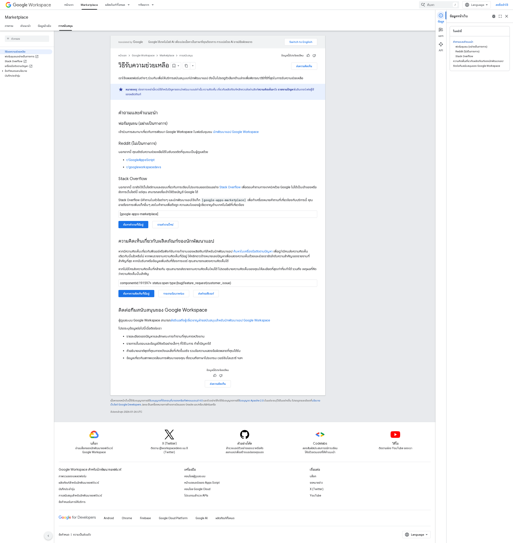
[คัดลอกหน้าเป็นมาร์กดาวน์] (186, 65)
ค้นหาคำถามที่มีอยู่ (133, 224)
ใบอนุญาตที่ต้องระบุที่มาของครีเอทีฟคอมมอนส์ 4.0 (176, 400)
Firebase (145, 518)
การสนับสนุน (65, 26)
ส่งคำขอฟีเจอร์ (206, 293)
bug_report (493, 16)
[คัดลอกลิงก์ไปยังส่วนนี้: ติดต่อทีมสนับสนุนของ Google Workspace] (211, 310)
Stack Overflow (230, 187)
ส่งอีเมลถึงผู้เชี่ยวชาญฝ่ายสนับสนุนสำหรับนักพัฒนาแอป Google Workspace (220, 320)
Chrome (127, 518)
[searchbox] (27, 38)
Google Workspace (143, 55)
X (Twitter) (316, 489)
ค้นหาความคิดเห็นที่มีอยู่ (136, 293)
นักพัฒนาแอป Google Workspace (236, 132)
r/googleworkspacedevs (143, 167)
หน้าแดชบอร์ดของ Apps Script (202, 482)
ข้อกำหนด (64, 534)
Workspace (39, 5)
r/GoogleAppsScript (140, 160)
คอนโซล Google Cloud (197, 489)
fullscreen (500, 16)
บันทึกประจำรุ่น (67, 489)
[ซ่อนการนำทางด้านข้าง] (48, 536)
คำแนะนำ (25, 26)
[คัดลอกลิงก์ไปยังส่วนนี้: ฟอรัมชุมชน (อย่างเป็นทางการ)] (172, 123)
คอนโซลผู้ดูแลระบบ (194, 476)
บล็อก (313, 476)
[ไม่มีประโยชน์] (314, 56)
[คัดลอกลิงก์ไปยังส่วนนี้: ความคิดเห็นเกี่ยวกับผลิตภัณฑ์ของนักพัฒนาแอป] (218, 241)
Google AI (202, 518)
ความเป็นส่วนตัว (82, 534)
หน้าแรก (69, 5)
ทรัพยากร (143, 5)
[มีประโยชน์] (308, 56)
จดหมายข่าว (316, 482)
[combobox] (439, 4)
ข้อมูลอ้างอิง (44, 26)
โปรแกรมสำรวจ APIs (196, 495)
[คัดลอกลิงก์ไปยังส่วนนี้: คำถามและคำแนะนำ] (162, 113)
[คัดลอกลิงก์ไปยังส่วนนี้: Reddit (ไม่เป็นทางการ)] (161, 143)
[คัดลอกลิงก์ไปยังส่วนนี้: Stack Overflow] (151, 179)
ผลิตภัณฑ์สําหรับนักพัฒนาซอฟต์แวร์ (79, 482)
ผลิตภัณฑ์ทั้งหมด (115, 5)
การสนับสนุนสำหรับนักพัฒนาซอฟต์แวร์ (80, 495)
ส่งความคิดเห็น (304, 66)
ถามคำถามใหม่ (165, 224)
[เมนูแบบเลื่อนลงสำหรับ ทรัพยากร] (154, 5)
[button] (26, 71)
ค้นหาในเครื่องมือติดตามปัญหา (253, 251)
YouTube (315, 495)
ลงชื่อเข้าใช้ (502, 4)
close (506, 16)
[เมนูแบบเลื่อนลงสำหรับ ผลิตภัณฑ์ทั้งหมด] (130, 5)
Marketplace (89, 5)
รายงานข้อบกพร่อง (173, 293)
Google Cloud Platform (173, 518)
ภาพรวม (9, 26)
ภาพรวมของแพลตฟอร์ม (72, 476)
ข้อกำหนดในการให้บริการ (72, 501)
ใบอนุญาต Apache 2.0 (251, 400)
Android (109, 518)
